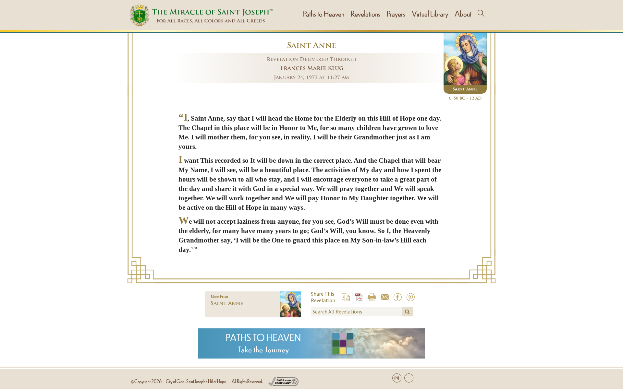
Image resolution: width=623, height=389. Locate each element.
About (463, 13)
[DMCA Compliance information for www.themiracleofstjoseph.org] (283, 380)
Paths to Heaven (323, 13)
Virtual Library (430, 13)
